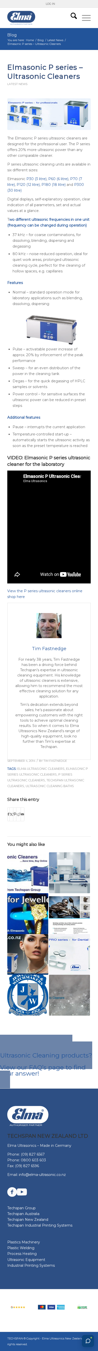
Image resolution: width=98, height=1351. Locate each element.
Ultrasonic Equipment (26, 1259)
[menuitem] (50, 4)
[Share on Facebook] (8, 814)
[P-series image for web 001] (49, 114)
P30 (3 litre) (36, 179)
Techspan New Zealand (27, 1219)
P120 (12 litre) (28, 184)
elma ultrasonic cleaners (41, 769)
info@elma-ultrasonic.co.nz (42, 1174)
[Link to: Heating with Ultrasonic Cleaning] (69, 995)
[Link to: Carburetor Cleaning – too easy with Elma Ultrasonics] (69, 913)
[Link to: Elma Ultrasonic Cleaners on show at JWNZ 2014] (27, 872)
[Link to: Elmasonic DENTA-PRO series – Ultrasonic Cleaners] (69, 954)
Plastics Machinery (23, 1242)
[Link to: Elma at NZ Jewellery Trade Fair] (27, 954)
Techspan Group (21, 1208)
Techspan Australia (23, 1214)
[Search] (71, 18)
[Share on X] (11, 814)
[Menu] (84, 18)
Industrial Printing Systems (31, 1265)
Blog (12, 35)
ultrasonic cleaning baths (50, 786)
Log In (50, 4)
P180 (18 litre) (53, 184)
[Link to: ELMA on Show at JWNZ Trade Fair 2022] (27, 995)
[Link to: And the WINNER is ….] (27, 913)
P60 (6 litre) (58, 179)
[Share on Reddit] (18, 814)
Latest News (17, 84)
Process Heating (22, 1253)
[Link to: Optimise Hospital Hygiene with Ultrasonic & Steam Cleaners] (69, 872)
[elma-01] (40, 18)
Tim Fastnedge (55, 761)
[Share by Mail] (22, 814)
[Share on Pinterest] (14, 814)
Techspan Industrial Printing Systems (39, 1225)
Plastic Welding (20, 1248)
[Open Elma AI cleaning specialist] (88, 1341)
